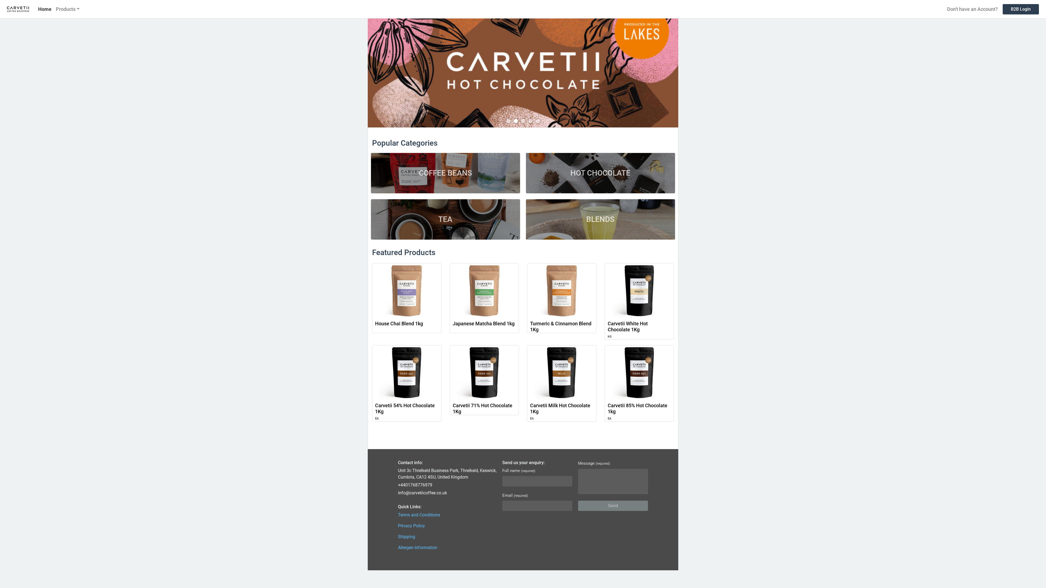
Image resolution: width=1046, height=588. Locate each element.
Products (65, 9)
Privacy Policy (411, 525)
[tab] (508, 121)
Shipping (406, 536)
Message (594, 463)
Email (515, 495)
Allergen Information (417, 547)
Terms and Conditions (419, 514)
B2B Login (1021, 9)
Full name (518, 470)
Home (44, 9)
